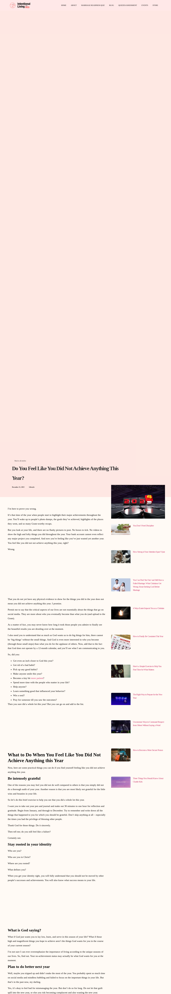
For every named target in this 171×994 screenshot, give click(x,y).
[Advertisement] (57, 572)
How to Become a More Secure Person (148, 750)
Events (144, 5)
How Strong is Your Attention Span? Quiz (149, 552)
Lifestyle (31, 487)
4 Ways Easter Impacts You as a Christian (148, 608)
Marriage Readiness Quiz (93, 5)
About (74, 5)
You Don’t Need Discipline (143, 525)
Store (155, 5)
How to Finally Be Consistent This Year (148, 636)
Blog (111, 5)
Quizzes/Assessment (127, 5)
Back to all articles (20, 461)
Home (63, 5)
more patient (37, 678)
